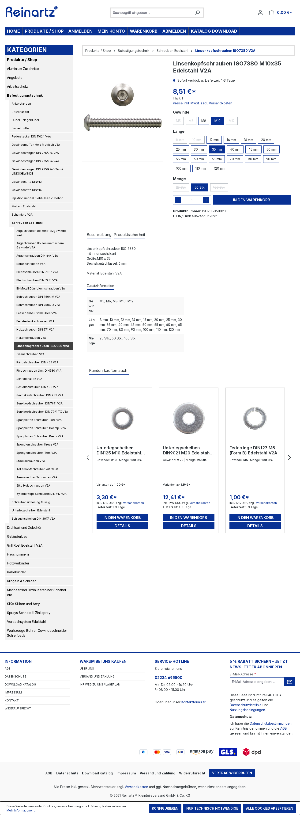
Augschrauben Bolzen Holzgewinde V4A (41, 233)
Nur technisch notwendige (212, 808)
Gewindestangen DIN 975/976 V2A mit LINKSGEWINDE (38, 171)
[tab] (99, 235)
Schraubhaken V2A (29, 379)
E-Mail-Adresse (243, 674)
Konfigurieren (165, 808)
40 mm (235, 149)
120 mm (219, 168)
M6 (192, 122)
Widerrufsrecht (18, 708)
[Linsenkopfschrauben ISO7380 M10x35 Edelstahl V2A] (122, 110)
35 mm (217, 149)
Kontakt (12, 700)
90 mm (271, 159)
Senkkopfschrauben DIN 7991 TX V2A (42, 411)
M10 (217, 121)
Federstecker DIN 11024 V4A (31, 136)
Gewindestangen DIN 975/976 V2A (35, 153)
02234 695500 (168, 677)
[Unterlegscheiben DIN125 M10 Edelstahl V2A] (122, 418)
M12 (233, 122)
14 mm (231, 140)
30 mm (199, 149)
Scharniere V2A (22, 214)
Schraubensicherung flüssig (31, 502)
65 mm (217, 159)
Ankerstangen (21, 103)
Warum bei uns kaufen (103, 661)
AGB (8, 668)
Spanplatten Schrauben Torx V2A (39, 420)
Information (18, 661)
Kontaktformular (193, 702)
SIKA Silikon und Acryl (24, 604)
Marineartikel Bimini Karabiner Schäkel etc (36, 592)
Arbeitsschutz (17, 86)
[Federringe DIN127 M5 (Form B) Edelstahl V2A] (255, 418)
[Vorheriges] (87, 457)
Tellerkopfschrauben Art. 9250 (37, 469)
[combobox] (151, 12)
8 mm (181, 141)
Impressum (13, 692)
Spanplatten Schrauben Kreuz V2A (39, 436)
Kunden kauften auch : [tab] (109, 370)
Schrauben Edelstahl (27, 223)
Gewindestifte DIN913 (27, 181)
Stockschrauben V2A (30, 461)
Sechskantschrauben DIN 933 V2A (39, 395)
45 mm (253, 149)
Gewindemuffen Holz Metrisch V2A (36, 144)
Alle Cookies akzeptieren (269, 808)
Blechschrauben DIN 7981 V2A (37, 280)
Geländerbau (17, 536)
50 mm (271, 149)
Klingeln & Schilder (21, 581)
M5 (180, 122)
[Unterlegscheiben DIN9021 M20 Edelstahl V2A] (188, 418)
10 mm (198, 141)
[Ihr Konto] (260, 12)
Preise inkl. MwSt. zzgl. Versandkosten (202, 103)
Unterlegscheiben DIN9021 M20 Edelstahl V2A (187, 450)
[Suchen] (197, 12)
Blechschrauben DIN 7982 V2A (37, 272)
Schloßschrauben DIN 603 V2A (37, 387)
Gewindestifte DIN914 (27, 190)
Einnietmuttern (21, 128)
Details (122, 525)
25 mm (181, 149)
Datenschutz (15, 676)
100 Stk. (220, 188)
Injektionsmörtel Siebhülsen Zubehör (37, 198)
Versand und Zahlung (97, 676)
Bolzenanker (20, 112)
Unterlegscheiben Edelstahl (31, 510)
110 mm (200, 168)
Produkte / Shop (22, 59)
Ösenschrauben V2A (30, 354)
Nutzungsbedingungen (247, 710)
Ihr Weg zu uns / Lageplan (100, 684)
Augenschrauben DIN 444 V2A (37, 255)
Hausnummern (18, 554)
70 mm (235, 159)
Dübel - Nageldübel (25, 120)
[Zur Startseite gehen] (32, 11)
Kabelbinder (16, 572)
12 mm (214, 140)
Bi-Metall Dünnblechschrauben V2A (40, 288)
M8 (203, 121)
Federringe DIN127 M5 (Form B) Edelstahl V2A (253, 450)
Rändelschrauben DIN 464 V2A (37, 362)
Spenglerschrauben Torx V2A (36, 452)
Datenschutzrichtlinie (246, 705)
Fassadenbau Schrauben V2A (36, 313)
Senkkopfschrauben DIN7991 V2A (39, 403)
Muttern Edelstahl (24, 206)
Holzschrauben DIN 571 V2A (35, 329)
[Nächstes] (289, 457)
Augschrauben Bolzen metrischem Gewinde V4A (40, 245)
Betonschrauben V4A (30, 264)
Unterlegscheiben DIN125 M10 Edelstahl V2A (119, 450)
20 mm (266, 140)
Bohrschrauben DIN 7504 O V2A (38, 305)
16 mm (248, 140)
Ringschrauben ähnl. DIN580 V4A (38, 370)
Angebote (14, 78)
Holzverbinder (18, 563)
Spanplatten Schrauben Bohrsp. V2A (41, 428)
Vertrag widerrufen (232, 773)
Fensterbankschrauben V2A (35, 321)
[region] (122, 110)
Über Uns (87, 668)
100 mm (182, 168)
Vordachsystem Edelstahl (26, 622)
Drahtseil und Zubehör (24, 527)
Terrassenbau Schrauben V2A (36, 477)
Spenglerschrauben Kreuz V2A (37, 444)
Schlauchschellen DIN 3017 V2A (33, 518)
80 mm (253, 159)
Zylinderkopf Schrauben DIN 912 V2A (41, 493)
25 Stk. (182, 188)
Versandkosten (133, 503)
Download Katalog (20, 684)
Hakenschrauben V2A (31, 337)
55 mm (181, 159)
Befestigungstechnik (25, 95)
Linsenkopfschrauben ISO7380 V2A (42, 346)
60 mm (199, 159)
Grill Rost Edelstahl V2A (24, 545)
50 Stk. (200, 187)
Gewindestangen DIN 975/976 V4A (35, 161)
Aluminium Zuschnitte (23, 69)
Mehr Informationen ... (21, 810)
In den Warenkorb (251, 200)
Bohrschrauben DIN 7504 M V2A (38, 296)
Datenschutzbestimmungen (271, 723)
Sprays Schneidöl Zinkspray (28, 613)
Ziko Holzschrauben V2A (33, 485)
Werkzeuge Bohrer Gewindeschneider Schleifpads (37, 632)
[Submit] (289, 681)
